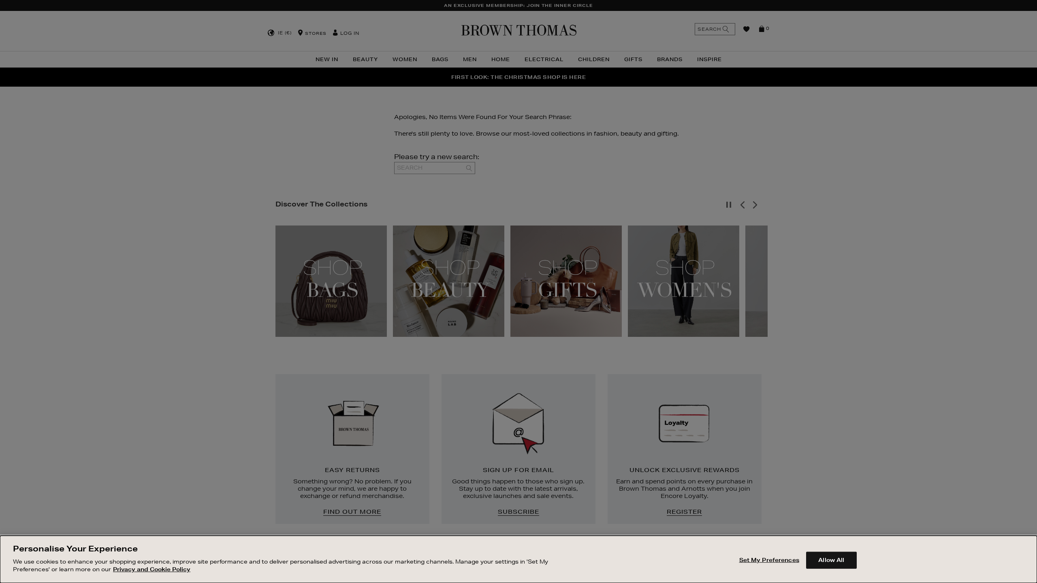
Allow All (831, 559)
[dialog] (518, 559)
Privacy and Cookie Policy (151, 569)
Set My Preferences (769, 559)
